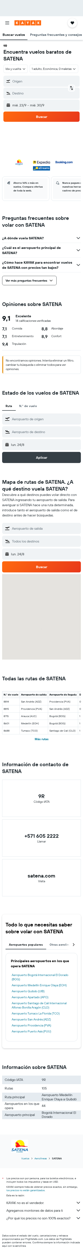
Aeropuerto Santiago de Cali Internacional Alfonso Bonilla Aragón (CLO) (39, 1005)
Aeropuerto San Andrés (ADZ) (31, 1019)
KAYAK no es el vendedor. (25, 1203)
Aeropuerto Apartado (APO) (30, 997)
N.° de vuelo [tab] (28, 406)
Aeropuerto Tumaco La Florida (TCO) (36, 1013)
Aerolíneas (40, 1158)
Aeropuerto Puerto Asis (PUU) (31, 1031)
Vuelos (25, 1158)
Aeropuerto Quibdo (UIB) (28, 991)
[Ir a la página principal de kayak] (27, 22)
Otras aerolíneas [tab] (62, 945)
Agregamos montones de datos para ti (34, 1210)
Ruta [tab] (9, 406)
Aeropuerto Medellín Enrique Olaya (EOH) (39, 985)
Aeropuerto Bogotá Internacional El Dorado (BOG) (40, 977)
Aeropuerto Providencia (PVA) (31, 1025)
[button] (7, 23)
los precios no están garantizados (25, 1190)
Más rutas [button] (42, 739)
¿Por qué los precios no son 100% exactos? (38, 1218)
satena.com (41, 875)
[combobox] (45, 419)
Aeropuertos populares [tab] (26, 945)
